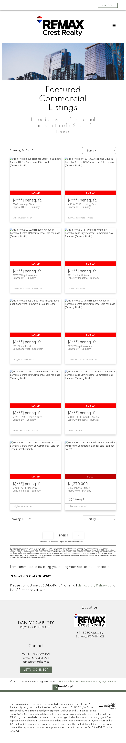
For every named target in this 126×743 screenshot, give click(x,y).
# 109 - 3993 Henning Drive (82, 206)
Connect (108, 5)
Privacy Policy (66, 682)
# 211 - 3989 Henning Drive (27, 418)
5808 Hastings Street (26, 206)
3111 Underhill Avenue (83, 276)
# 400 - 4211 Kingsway (27, 489)
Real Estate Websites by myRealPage (96, 682)
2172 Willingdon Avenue (25, 276)
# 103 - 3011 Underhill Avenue (84, 418)
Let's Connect (36, 670)
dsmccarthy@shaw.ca (94, 585)
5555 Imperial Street (79, 489)
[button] (36, 670)
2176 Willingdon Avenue (80, 347)
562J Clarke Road (28, 347)
